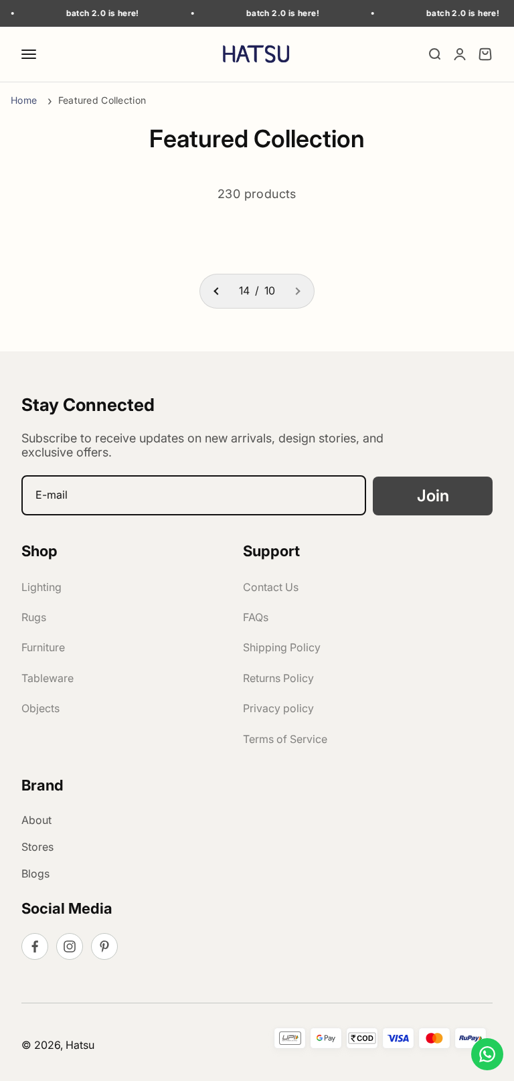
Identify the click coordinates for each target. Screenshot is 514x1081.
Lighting (41, 587)
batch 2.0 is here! (95, 13)
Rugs (33, 617)
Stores (37, 846)
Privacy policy (278, 708)
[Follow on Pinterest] (104, 946)
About (36, 820)
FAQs (255, 617)
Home (25, 100)
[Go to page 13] (217, 291)
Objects (40, 708)
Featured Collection (102, 100)
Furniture (43, 647)
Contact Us (270, 587)
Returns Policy (278, 678)
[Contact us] (487, 1054)
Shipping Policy (282, 647)
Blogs (35, 873)
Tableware (47, 678)
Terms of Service (285, 739)
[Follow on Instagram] (69, 946)
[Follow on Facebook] (34, 946)
